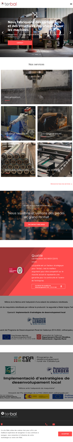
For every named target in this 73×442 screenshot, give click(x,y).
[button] (2, 32)
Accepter (65, 434)
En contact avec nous (36, 224)
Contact (20, 43)
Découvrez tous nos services (60, 184)
